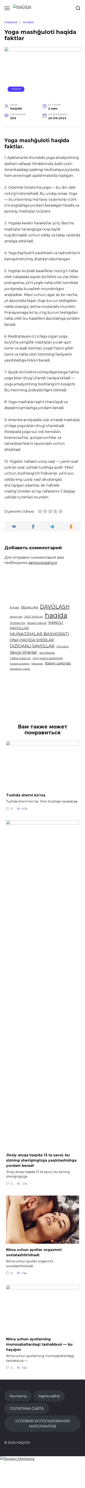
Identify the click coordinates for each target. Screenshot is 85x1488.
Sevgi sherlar (23, 652)
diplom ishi (16, 616)
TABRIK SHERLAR (20, 658)
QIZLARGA (62, 646)
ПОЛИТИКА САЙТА (27, 1408)
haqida (56, 615)
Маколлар (37, 663)
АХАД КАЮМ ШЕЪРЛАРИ (47, 658)
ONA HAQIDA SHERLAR (32, 640)
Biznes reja (29, 607)
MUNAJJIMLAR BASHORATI (39, 633)
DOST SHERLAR (33, 616)
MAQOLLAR (19, 628)
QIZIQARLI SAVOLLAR (32, 645)
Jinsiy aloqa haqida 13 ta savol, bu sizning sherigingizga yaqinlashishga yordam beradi (41, 1160)
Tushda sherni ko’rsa (25, 795)
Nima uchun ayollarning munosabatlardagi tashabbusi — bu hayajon (39, 1344)
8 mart (14, 607)
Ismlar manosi (36, 623)
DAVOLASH (55, 606)
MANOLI (55, 623)
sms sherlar (47, 652)
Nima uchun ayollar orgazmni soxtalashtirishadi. (33, 1252)
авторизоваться (42, 563)
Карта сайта (49, 1396)
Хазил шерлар (58, 663)
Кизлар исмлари (19, 663)
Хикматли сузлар (20, 669)
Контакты (18, 1396)
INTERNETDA (17, 623)
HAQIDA (16, 88)
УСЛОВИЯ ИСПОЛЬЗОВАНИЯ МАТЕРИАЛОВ (42, 1423)
